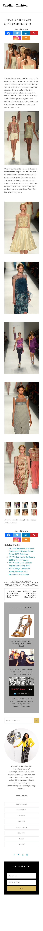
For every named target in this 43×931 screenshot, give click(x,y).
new (22, 584)
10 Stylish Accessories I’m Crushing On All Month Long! (21, 643)
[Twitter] (17, 33)
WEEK (30, 586)
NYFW (27, 584)
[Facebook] (9, 33)
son (6, 586)
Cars (21, 839)
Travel (21, 844)
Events (21, 821)
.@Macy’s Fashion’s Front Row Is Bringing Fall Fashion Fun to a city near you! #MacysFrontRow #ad (21, 702)
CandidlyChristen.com (15, 5)
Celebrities (21, 827)
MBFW (7, 584)
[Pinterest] (34, 33)
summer (19, 586)
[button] (38, 5)
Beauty (21, 833)
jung (36, 583)
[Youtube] (24, 855)
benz (23, 583)
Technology (21, 804)
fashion (29, 583)
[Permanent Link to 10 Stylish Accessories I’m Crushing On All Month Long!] (21, 637)
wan (25, 586)
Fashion (27, 581)
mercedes (15, 584)
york (36, 586)
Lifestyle (21, 810)
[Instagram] (17, 38)
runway (34, 584)
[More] (26, 38)
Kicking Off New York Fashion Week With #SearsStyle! (29, 594)
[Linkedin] (26, 33)
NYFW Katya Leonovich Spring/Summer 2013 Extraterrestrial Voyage (19, 571)
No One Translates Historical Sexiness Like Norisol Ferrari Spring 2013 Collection (21, 551)
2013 (18, 583)
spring (12, 586)
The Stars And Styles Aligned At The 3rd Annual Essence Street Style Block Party (21, 672)
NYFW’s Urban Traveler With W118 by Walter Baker (14, 594)
